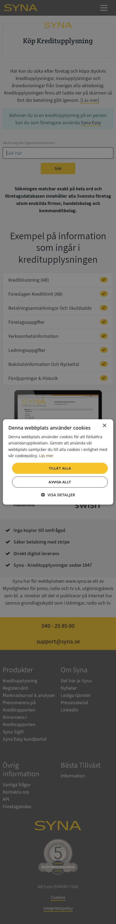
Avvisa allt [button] (60, 482)
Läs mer (46, 455)
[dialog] (58, 462)
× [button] (104, 426)
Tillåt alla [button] (60, 468)
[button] (58, 495)
